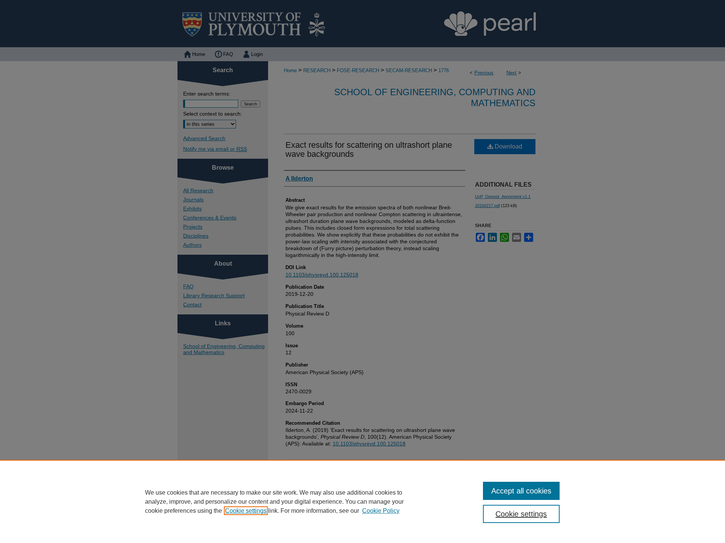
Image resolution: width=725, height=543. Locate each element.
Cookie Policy (381, 510)
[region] (362, 501)
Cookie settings (246, 510)
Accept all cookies (521, 491)
